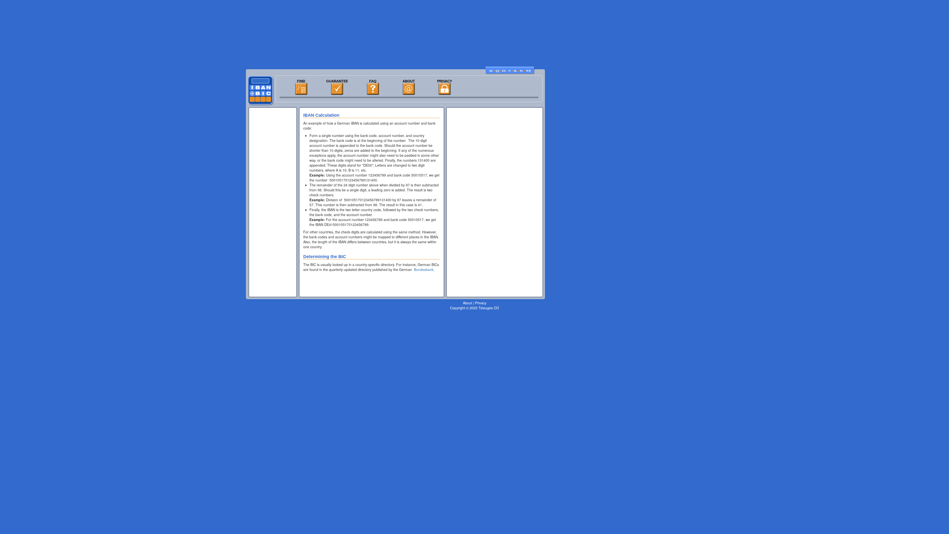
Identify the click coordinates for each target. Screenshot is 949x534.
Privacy (444, 81)
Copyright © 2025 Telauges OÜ (474, 307)
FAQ (372, 81)
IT (510, 70)
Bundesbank (423, 269)
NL (515, 70)
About (409, 81)
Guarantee (337, 81)
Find (301, 81)
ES (504, 70)
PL (521, 70)
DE (491, 70)
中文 (528, 70)
